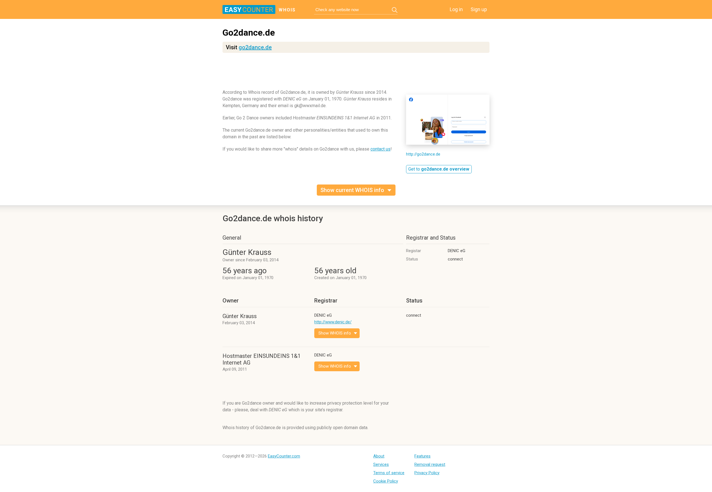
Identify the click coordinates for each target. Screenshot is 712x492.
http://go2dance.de (423, 154)
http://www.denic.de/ (333, 321)
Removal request (429, 464)
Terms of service (388, 472)
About (378, 456)
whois (287, 10)
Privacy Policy (426, 472)
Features (422, 456)
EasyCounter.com (284, 456)
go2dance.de (255, 47)
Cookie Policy (385, 481)
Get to (438, 169)
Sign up (479, 9)
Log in (456, 9)
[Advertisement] (356, 73)
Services (381, 464)
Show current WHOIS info (352, 190)
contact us (380, 149)
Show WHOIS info (334, 333)
